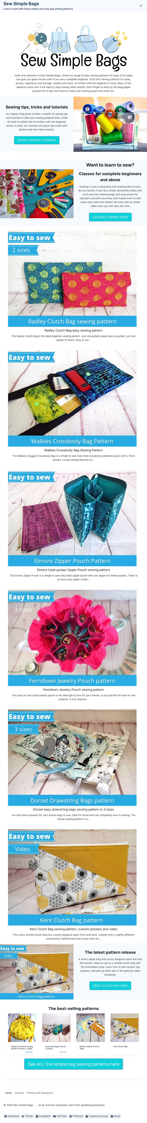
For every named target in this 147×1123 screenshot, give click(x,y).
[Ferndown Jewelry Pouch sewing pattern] (72, 638)
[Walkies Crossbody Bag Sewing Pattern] (72, 398)
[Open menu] (141, 5)
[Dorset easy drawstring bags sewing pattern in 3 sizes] (72, 757)
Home (8, 1092)
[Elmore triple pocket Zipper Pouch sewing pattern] (72, 518)
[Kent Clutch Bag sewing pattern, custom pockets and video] (72, 877)
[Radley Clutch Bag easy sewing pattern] (72, 279)
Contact (19, 1092)
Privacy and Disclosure (40, 1092)
